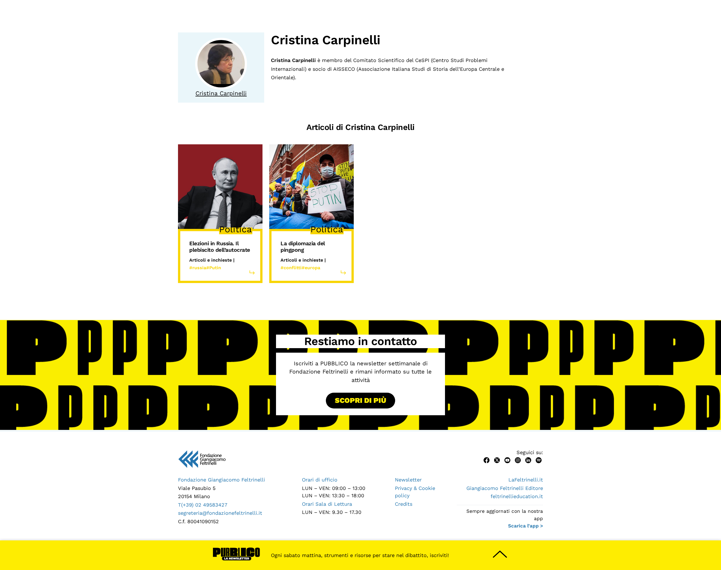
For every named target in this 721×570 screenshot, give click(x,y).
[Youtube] (507, 460)
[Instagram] (518, 460)
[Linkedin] (528, 460)
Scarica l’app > (525, 526)
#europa (311, 267)
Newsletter (408, 480)
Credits (403, 504)
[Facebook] (486, 460)
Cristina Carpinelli (221, 93)
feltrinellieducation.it (517, 496)
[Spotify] (539, 460)
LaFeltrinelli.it (525, 480)
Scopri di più (360, 400)
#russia (197, 267)
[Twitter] (497, 460)
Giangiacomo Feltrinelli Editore (504, 488)
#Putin (213, 267)
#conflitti (291, 267)
